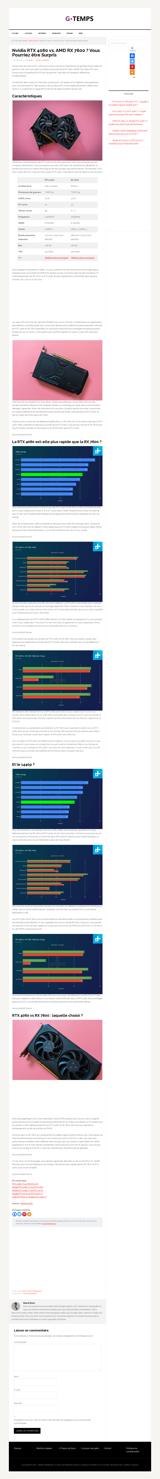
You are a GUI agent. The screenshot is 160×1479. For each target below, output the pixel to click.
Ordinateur (37, 1291)
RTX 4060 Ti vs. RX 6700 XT (25, 1184)
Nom (17, 1376)
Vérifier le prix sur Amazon (56, 258)
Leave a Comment (42, 60)
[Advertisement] (57, 302)
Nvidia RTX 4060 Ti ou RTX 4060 (27, 1187)
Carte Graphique (30, 1293)
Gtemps (17, 1448)
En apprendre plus (49, 1224)
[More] (29, 1214)
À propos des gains (90, 1448)
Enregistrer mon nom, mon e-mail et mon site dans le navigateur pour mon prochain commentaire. (52, 1421)
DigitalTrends (26, 1203)
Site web (18, 1403)
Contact (107, 1448)
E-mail (17, 1390)
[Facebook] (14, 1214)
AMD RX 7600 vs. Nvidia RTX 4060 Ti (29, 1197)
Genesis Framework (46, 1465)
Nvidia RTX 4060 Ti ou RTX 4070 (27, 1190)
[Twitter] (19, 1214)
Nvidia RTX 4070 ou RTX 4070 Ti (27, 1194)
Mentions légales (44, 1448)
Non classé (27, 1291)
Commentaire (21, 1342)
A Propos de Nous (67, 1448)
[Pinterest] (24, 1214)
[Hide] (134, 77)
